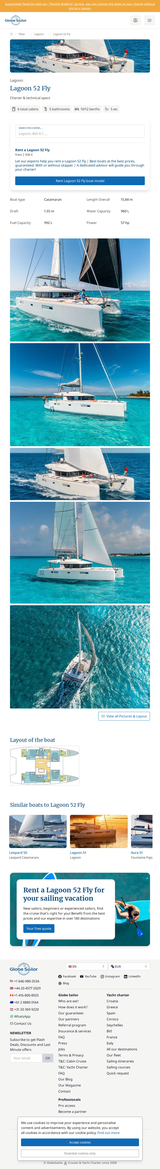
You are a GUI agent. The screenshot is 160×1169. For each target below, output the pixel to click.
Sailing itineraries (120, 1061)
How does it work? (73, 1007)
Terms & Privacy (71, 1055)
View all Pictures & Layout (126, 716)
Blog (66, 983)
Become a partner (72, 1111)
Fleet (22, 34)
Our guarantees (71, 1013)
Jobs (61, 1049)
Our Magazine (69, 1085)
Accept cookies (80, 1142)
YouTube (90, 976)
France (112, 1037)
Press (62, 1043)
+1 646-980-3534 (26, 981)
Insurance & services (74, 1031)
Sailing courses (118, 1067)
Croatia (112, 1001)
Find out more (108, 1132)
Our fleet (114, 1055)
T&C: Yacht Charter (73, 1067)
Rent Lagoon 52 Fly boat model (80, 181)
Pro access (66, 1105)
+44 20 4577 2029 (27, 988)
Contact (64, 1091)
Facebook (69, 976)
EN (74, 966)
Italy (110, 1043)
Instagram (112, 976)
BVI (109, 1031)
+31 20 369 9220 (26, 1009)
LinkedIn (135, 976)
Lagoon (39, 34)
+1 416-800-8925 (26, 995)
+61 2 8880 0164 (26, 1002)
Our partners (68, 1019)
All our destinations (122, 1049)
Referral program (72, 1025)
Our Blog (65, 1079)
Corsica (112, 1019)
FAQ (61, 1037)
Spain (111, 1013)
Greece (112, 1007)
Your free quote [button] (38, 928)
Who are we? (68, 1001)
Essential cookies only (80, 1153)
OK (47, 1058)
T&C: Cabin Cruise (72, 1061)
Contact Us (22, 1023)
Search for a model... (30, 127)
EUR (118, 966)
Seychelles (115, 1025)
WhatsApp (22, 1016)
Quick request (118, 1073)
